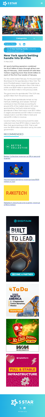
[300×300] (22, 285)
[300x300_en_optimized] (22, 355)
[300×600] (22, 217)
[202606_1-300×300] (22, 320)
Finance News (10, 44)
